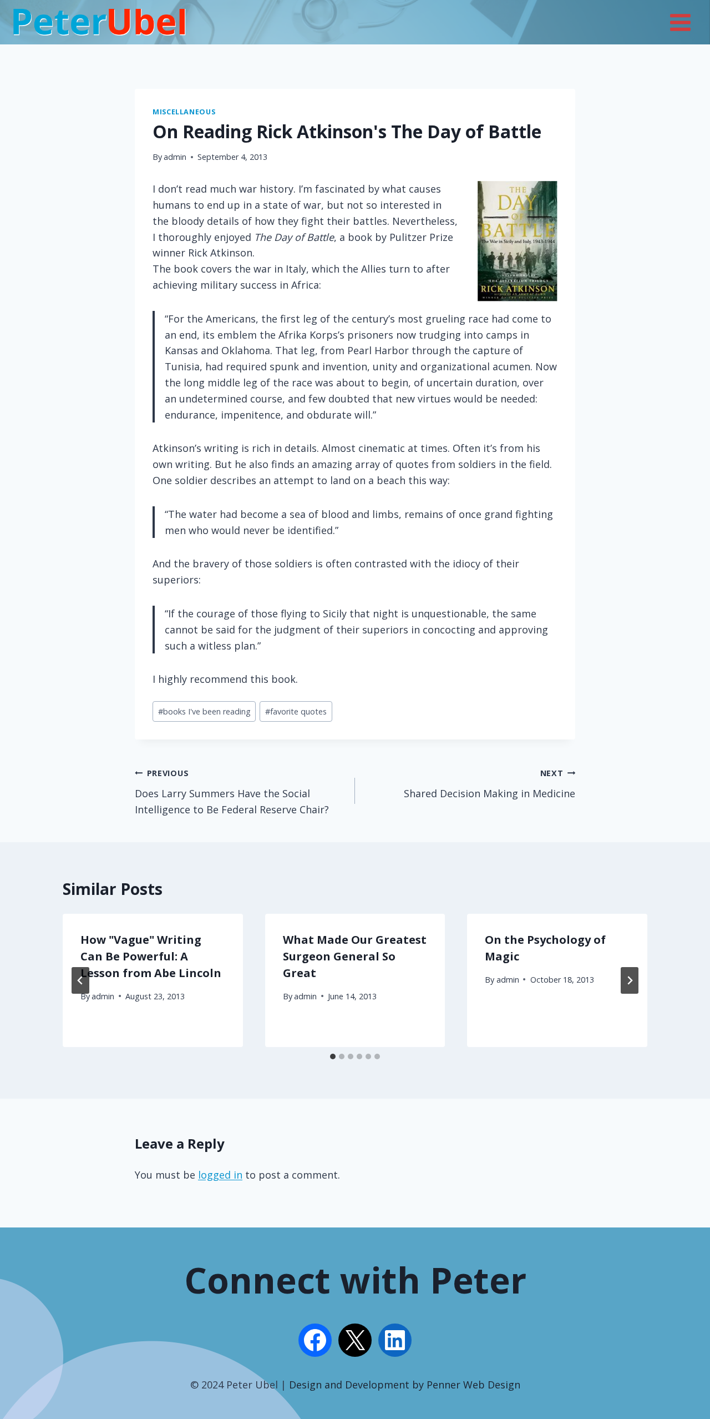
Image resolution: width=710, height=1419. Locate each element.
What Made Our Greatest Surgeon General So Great (355, 956)
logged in (220, 1174)
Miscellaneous (184, 112)
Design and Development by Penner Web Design (404, 1384)
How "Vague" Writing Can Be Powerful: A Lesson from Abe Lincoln (150, 956)
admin (175, 157)
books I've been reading (204, 711)
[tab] (333, 1056)
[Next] (629, 980)
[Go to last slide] (80, 980)
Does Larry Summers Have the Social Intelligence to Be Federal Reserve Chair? (232, 792)
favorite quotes (296, 711)
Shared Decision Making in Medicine (489, 784)
